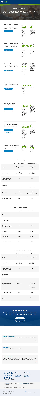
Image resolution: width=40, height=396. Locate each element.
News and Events (18, 375)
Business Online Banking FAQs (8, 356)
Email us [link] (19, 318)
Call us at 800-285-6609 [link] (19, 321)
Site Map (34, 391)
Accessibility (26, 377)
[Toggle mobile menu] (38, 2)
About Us (16, 372)
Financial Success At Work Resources (9, 336)
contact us (7, 383)
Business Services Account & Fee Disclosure (24, 383)
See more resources (20, 331)
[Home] (4, 2)
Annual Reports (18, 376)
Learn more (8, 31)
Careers (16, 373)
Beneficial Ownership (6, 347)
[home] (9, 373)
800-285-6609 (8, 375)
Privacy (26, 391)
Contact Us (26, 375)
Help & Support (27, 372)
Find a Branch (26, 376)
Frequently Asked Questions (29, 373)
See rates (7, 111)
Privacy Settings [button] (29, 391)
